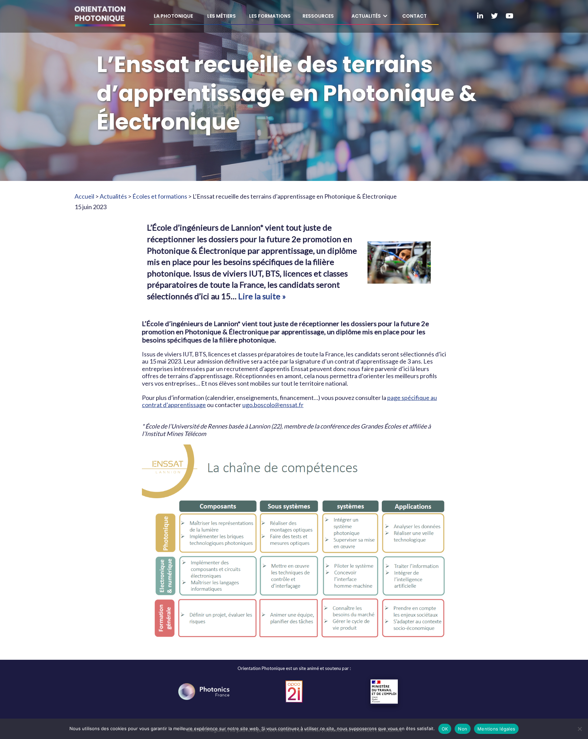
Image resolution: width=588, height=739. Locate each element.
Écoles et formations (159, 196)
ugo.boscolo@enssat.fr (273, 404)
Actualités (113, 196)
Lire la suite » (262, 296)
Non (462, 729)
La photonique (173, 16)
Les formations (270, 16)
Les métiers (221, 16)
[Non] (579, 728)
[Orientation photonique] (100, 16)
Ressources (318, 16)
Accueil (84, 196)
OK (445, 729)
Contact (414, 16)
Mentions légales (496, 729)
